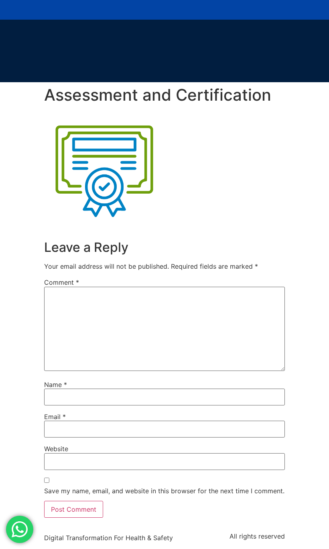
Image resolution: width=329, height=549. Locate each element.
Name (55, 384)
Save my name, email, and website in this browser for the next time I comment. (164, 491)
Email (55, 416)
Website (56, 449)
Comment (61, 282)
